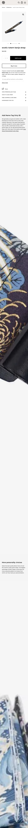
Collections (9, 7)
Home (3, 7)
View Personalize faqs (9, 92)
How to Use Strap (7, 94)
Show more (5, 82)
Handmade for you (8, 100)
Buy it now (14, 66)
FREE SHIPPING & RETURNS (9, 97)
